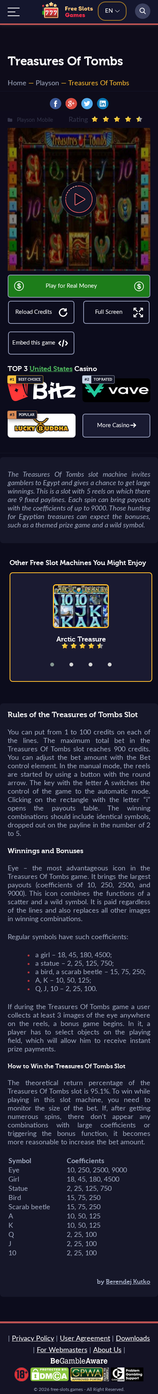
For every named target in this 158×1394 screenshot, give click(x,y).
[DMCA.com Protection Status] (49, 1379)
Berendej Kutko (128, 1281)
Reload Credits (33, 312)
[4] (128, 119)
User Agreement (85, 1338)
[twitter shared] (87, 103)
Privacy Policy (33, 1338)
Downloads (133, 1338)
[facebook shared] (55, 103)
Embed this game (33, 343)
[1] (95, 119)
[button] (57, 664)
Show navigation (14, 12)
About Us (107, 1350)
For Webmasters (62, 1350)
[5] (139, 119)
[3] (117, 119)
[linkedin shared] (103, 103)
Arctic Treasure (81, 639)
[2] (106, 119)
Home (17, 83)
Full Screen (108, 312)
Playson (47, 83)
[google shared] (71, 103)
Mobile (45, 120)
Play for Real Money (71, 286)
